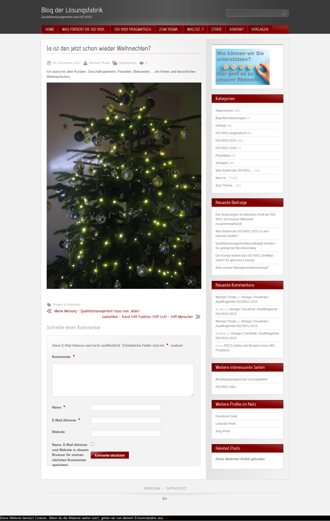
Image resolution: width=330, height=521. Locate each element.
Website (58, 432)
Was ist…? (195, 29)
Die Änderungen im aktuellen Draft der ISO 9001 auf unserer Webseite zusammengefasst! (245, 219)
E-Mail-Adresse (66, 419)
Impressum (152, 488)
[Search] (285, 13)
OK (166, 518)
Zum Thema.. (169, 29)
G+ (165, 499)
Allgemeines (127, 63)
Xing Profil (223, 431)
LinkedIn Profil (226, 424)
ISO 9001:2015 (226, 140)
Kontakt (237, 29)
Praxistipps (223, 155)
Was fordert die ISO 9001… (84, 29)
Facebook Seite (226, 416)
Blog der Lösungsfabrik (72, 10)
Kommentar (63, 356)
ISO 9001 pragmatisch (132, 29)
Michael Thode (226, 297)
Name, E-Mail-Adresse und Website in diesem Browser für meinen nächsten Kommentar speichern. (70, 455)
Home (49, 29)
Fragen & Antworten (67, 304)
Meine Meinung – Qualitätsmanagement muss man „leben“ (97, 311)
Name (58, 407)
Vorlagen (260, 29)
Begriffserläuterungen (231, 118)
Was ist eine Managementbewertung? (242, 268)
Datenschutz (176, 488)
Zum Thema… (225, 185)
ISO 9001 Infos (226, 387)
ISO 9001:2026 (226, 148)
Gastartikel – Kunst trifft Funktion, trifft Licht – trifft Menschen (147, 316)
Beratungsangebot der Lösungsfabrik (242, 379)
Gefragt (221, 125)
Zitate (216, 29)
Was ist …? (223, 178)
